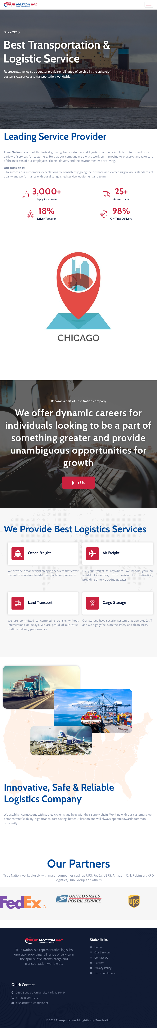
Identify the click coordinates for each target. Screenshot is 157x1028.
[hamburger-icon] (149, 4)
